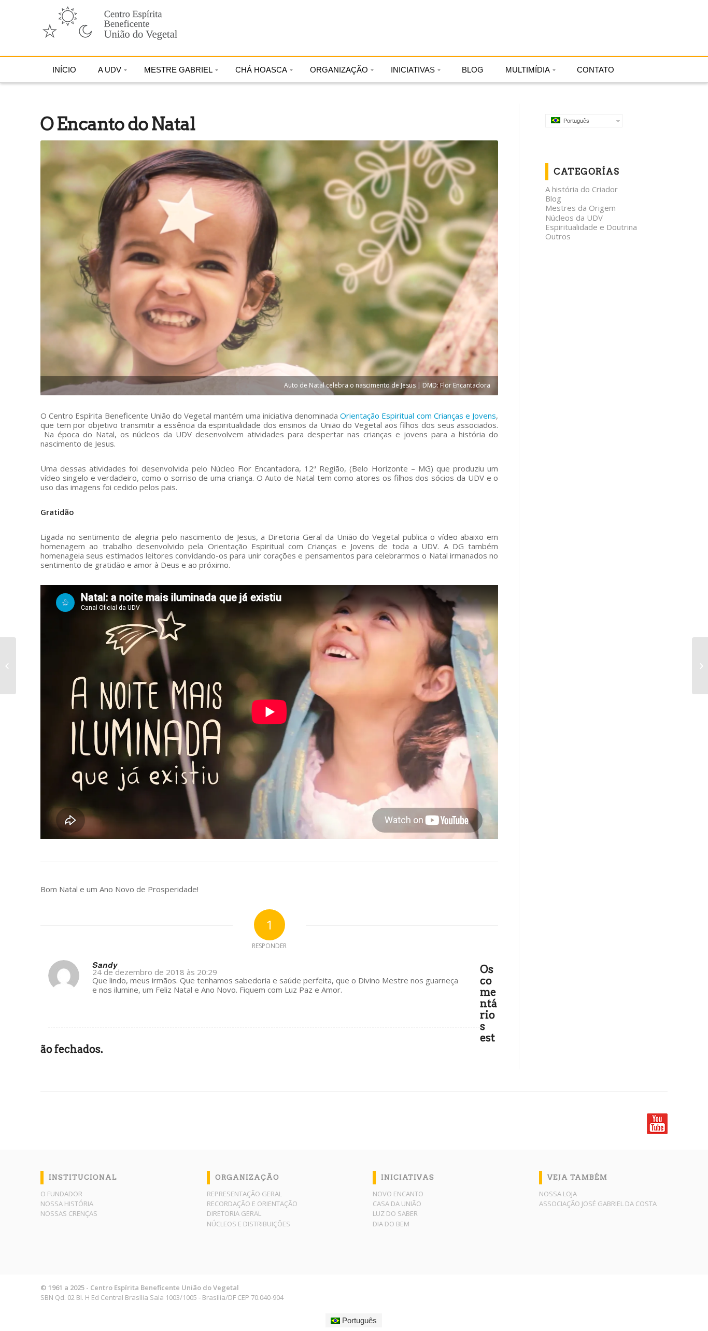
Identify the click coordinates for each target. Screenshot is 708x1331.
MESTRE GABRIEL (178, 69)
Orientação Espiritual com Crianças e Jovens (418, 415)
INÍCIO (64, 69)
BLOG (473, 69)
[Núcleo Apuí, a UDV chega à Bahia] (700, 665)
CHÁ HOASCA (261, 69)
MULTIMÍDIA (527, 69)
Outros (558, 236)
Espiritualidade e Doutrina (591, 227)
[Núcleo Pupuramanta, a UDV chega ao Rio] (8, 665)
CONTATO (595, 69)
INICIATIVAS (413, 69)
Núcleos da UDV (574, 217)
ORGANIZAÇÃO (339, 69)
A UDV (109, 69)
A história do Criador (581, 189)
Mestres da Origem (580, 208)
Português (574, 121)
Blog (553, 198)
